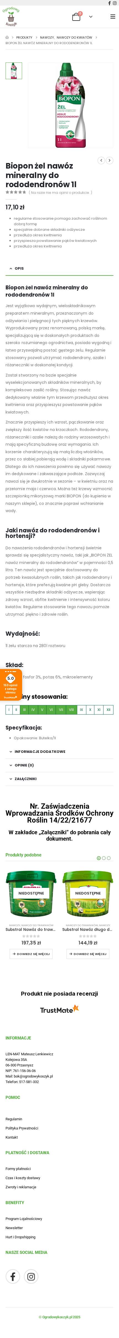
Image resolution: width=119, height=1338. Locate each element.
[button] (98, 858)
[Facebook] (109, 3)
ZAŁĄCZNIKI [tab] (26, 778)
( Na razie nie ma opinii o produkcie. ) (60, 192)
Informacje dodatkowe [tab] (40, 751)
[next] (109, 160)
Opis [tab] (19, 268)
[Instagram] (114, 3)
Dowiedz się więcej (33, 954)
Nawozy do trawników (37, 925)
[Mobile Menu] (114, 16)
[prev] (101, 160)
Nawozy (14, 925)
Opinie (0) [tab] (24, 765)
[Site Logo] (11, 17)
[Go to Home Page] (7, 37)
